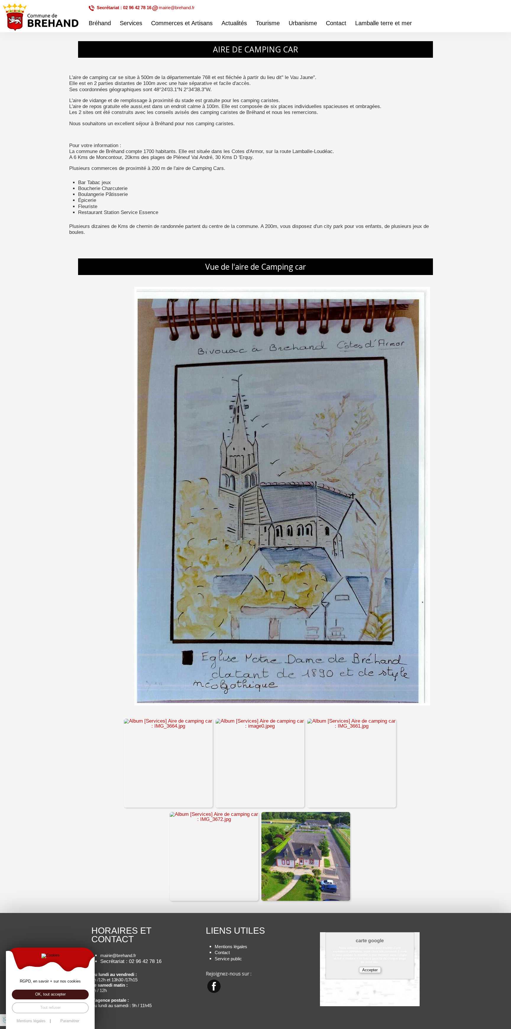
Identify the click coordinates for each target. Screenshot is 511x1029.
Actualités (234, 23)
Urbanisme (303, 23)
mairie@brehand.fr (177, 7)
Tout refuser (50, 1007)
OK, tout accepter (50, 994)
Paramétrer (69, 1021)
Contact (336, 23)
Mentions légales (231, 946)
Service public (228, 958)
